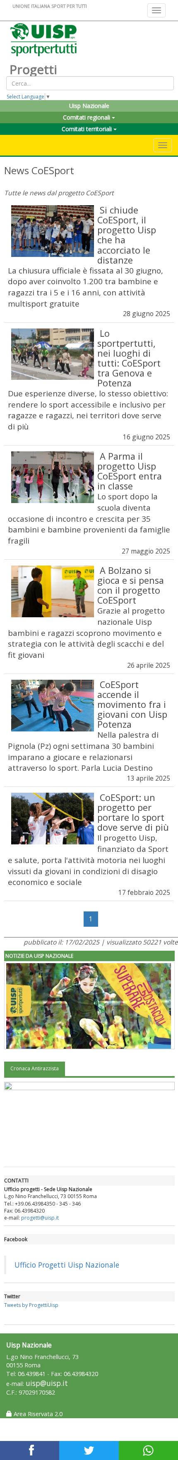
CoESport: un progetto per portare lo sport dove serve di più (133, 812)
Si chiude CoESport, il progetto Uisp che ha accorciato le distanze (126, 235)
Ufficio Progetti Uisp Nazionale (66, 1265)
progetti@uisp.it (40, 1217)
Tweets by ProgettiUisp (31, 1305)
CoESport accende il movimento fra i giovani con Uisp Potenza (132, 704)
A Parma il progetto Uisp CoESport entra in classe (129, 471)
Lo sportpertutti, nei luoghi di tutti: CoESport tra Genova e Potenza (129, 358)
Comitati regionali (87, 117)
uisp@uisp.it (47, 1383)
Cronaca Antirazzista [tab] (34, 1068)
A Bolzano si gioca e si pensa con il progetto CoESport (130, 585)
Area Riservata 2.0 (37, 1414)
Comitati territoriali (87, 129)
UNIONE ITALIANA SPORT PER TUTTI (49, 6)
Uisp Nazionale (89, 106)
